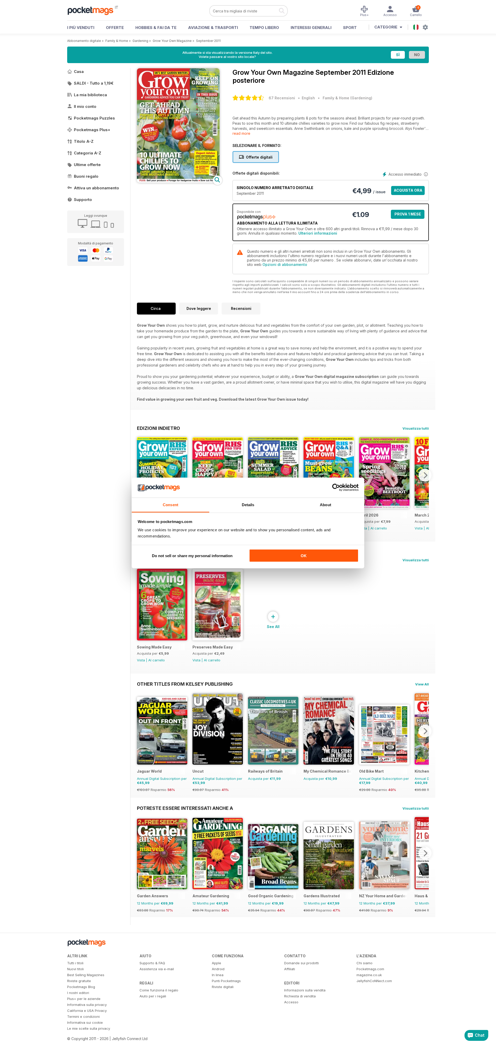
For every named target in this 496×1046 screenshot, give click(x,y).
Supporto (83, 199)
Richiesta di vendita (300, 996)
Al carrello (378, 528)
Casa (79, 71)
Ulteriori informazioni (317, 233)
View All (422, 684)
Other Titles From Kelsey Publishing (185, 683)
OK (304, 556)
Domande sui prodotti (301, 963)
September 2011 (208, 41)
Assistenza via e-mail (157, 969)
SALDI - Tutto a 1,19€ (93, 83)
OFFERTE (115, 27)
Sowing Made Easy (154, 647)
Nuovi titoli (75, 969)
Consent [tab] (170, 504)
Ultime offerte (87, 164)
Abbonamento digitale (84, 41)
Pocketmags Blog (81, 987)
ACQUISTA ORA (408, 190)
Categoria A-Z (87, 153)
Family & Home (116, 41)
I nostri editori (78, 993)
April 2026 (368, 515)
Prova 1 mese (407, 214)
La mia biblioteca (90, 94)
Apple (216, 963)
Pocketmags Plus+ (92, 129)
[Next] (425, 475)
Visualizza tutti (415, 428)
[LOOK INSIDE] (178, 181)
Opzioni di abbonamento (284, 264)
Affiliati (289, 969)
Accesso (291, 1002)
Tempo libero (264, 27)
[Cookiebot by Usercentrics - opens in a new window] (336, 487)
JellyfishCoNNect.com (374, 981)
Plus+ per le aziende (83, 999)
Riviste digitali (223, 987)
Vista (419, 528)
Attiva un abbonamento (96, 187)
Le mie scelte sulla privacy (88, 1028)
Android (218, 969)
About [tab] (325, 504)
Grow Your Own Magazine (172, 41)
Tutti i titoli (75, 963)
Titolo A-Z (84, 141)
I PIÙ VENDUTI (80, 27)
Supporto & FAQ (152, 963)
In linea (217, 975)
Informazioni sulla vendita (305, 990)
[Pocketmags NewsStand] (93, 10)
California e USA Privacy (87, 1010)
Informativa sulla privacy (87, 1005)
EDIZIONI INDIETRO (158, 428)
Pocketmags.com (370, 969)
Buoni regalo (86, 176)
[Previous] (140, 475)
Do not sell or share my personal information (192, 556)
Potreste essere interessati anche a (185, 808)
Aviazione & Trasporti (213, 27)
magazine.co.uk (369, 975)
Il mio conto (85, 106)
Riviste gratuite (79, 981)
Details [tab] (248, 504)
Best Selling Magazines (85, 975)
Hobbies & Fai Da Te (155, 27)
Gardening (140, 41)
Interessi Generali (311, 27)
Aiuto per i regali (153, 996)
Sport (350, 27)
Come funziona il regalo (159, 990)
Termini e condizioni (83, 1016)
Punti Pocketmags (226, 981)
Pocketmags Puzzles (94, 118)
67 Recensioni (282, 98)
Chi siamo (365, 963)
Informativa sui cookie (85, 1022)
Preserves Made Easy (212, 647)
